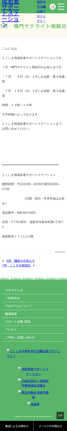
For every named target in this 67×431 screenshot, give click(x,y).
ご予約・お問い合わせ (20, 337)
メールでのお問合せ (50, 426)
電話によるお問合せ (16, 426)
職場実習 (11, 313)
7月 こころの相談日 (16, 265)
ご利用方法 (12, 298)
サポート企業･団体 (17, 321)
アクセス (11, 329)
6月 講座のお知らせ (21, 260)
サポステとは (14, 290)
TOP (60, 415)
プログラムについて (18, 306)
